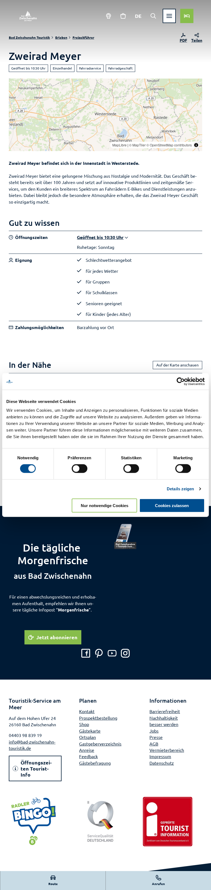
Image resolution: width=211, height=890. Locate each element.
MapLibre (119, 145)
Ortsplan (87, 737)
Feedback (88, 756)
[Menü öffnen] (169, 16)
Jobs (154, 730)
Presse (156, 737)
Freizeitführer (83, 37)
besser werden (163, 724)
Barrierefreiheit (164, 711)
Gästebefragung (95, 763)
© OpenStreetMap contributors (169, 145)
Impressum (160, 756)
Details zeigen (180, 488)
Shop (84, 724)
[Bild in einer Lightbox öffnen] (125, 536)
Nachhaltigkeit (163, 718)
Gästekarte (90, 730)
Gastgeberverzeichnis (100, 743)
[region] (105, 115)
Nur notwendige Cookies (104, 505)
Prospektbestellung (98, 718)
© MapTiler (137, 145)
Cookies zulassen (172, 505)
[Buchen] (186, 16)
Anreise (86, 750)
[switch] (79, 468)
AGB (153, 743)
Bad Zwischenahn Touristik (29, 37)
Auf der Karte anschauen (177, 364)
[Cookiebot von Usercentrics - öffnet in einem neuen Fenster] (181, 381)
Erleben (61, 37)
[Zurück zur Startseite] (28, 16)
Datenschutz (161, 763)
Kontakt (87, 711)
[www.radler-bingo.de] (33, 821)
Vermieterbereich (166, 750)
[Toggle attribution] (196, 145)
